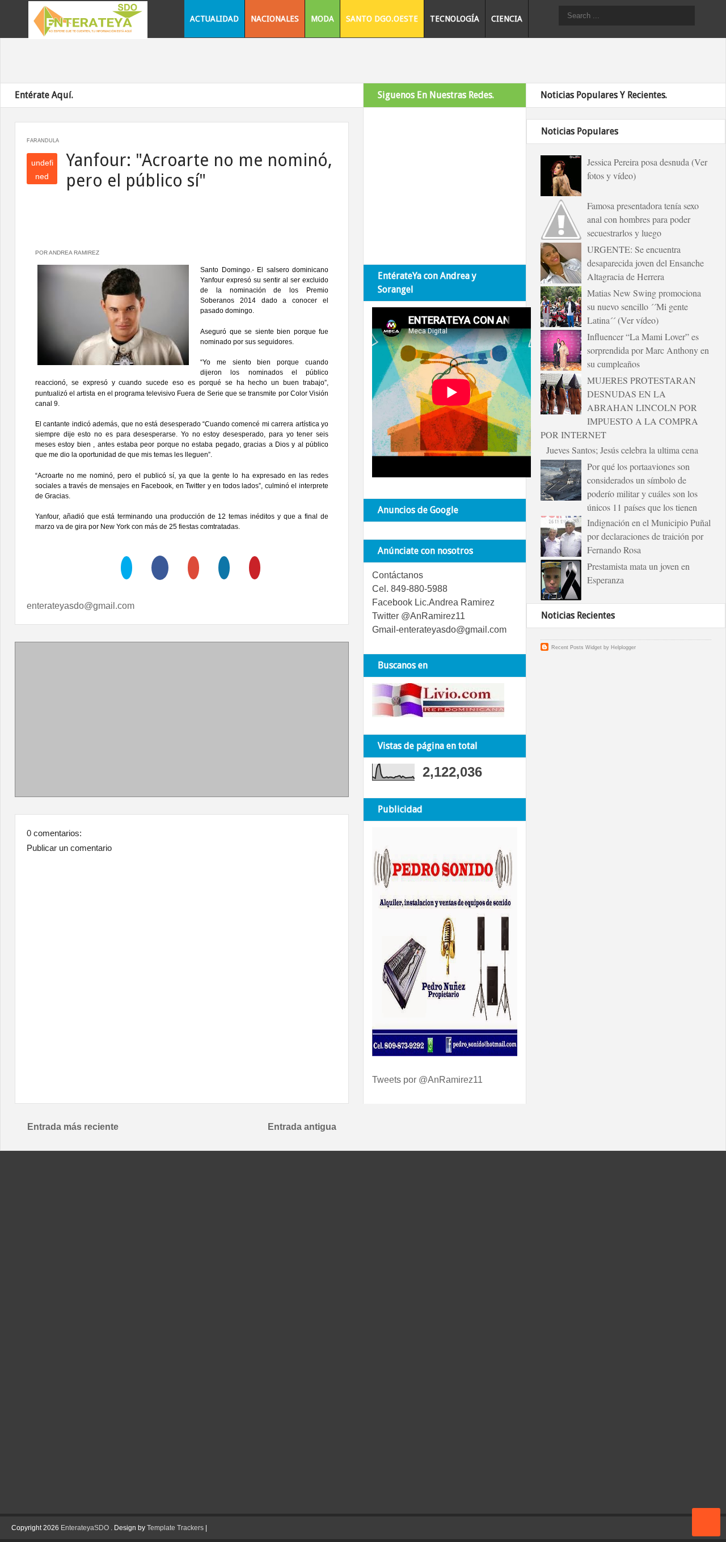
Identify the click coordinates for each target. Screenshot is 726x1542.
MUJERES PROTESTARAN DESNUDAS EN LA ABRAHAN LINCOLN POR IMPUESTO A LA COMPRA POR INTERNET (619, 407)
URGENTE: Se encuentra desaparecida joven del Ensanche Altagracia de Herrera (645, 262)
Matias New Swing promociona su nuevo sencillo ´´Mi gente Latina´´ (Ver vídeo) (644, 306)
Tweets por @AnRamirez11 (427, 1080)
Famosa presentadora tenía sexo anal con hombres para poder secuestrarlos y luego (643, 219)
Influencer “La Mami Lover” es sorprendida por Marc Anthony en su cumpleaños (648, 350)
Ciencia (506, 18)
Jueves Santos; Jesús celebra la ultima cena (622, 450)
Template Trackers (175, 1528)
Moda (322, 18)
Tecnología (454, 18)
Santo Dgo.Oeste (382, 18)
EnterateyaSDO (85, 1528)
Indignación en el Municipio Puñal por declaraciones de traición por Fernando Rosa (649, 536)
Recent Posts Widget (576, 647)
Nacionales (275, 18)
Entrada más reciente (73, 1127)
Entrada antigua (302, 1127)
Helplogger (623, 647)
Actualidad (214, 18)
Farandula (43, 140)
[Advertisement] (182, 722)
